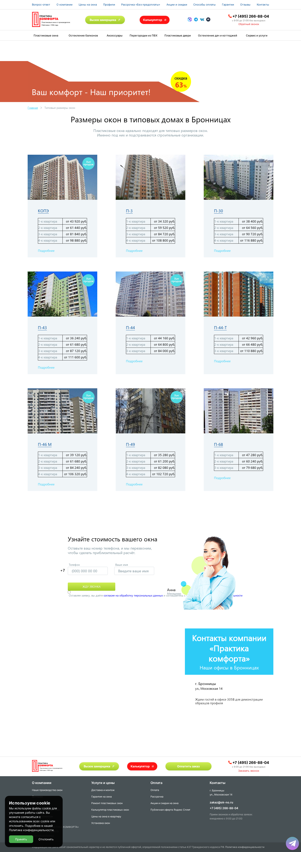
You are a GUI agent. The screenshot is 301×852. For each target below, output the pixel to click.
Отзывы (245, 4)
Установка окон (100, 823)
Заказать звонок (248, 770)
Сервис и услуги (256, 35)
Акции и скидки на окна (164, 803)
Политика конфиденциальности (244, 847)
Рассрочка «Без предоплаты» (140, 4)
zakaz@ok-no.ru (221, 802)
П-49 (130, 444)
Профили (109, 4)
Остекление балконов (83, 35)
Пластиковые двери (177, 35)
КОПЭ (43, 210)
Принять (21, 839)
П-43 (42, 327)
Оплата (154, 790)
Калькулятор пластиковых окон (110, 809)
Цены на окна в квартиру (106, 816)
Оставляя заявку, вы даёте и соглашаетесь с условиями (155, 595)
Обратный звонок (248, 24)
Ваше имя (121, 565)
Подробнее (46, 250)
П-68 (218, 444)
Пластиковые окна (46, 35)
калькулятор (281, 803)
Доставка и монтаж (103, 790)
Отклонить (46, 839)
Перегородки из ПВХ (143, 35)
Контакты (263, 4)
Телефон (74, 565)
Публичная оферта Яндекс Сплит (170, 809)
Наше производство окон (47, 790)
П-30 (218, 210)
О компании (64, 4)
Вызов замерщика (103, 20)
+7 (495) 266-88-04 (250, 16)
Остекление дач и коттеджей (217, 35)
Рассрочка (156, 796)
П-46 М (45, 444)
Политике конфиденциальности (31, 830)
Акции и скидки (176, 4)
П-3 (129, 210)
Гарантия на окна (101, 796)
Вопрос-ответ (41, 4)
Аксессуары (114, 35)
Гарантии (228, 4)
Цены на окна (88, 4)
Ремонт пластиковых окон (107, 803)
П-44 (130, 327)
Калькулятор (152, 20)
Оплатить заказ (188, 766)
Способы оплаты (204, 4)
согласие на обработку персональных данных (133, 595)
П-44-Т (220, 327)
